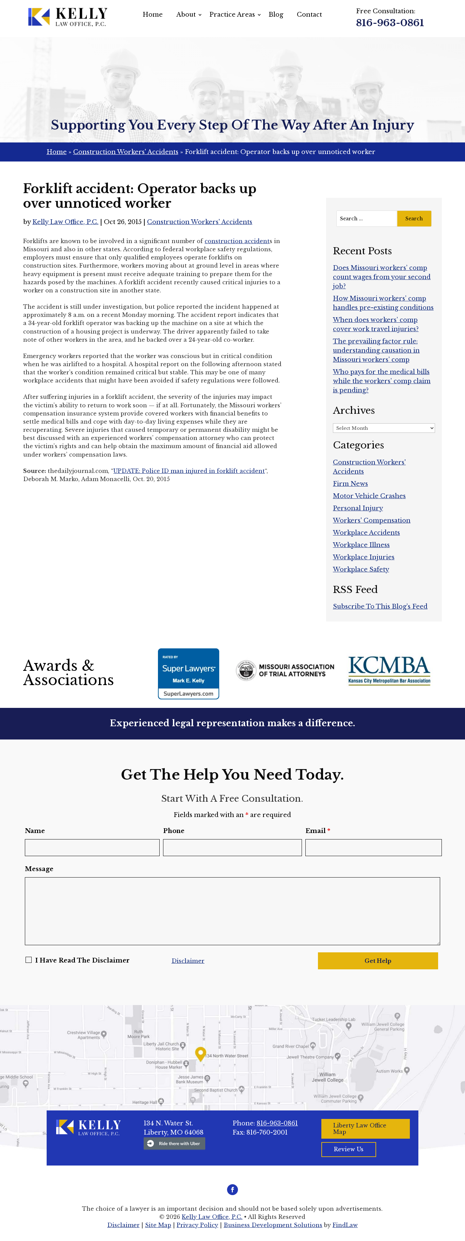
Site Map (158, 1225)
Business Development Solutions (273, 1225)
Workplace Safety (361, 569)
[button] (458, 1191)
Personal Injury (358, 508)
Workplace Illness (361, 545)
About (186, 14)
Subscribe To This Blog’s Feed (380, 606)
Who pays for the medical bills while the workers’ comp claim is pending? (382, 381)
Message (39, 869)
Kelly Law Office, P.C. (65, 222)
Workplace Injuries (364, 557)
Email (317, 831)
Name (35, 831)
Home (153, 14)
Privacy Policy (197, 1225)
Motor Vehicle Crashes (369, 496)
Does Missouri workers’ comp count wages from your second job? (382, 277)
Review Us (349, 1149)
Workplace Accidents (366, 533)
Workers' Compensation (372, 520)
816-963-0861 (390, 23)
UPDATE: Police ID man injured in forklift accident (189, 471)
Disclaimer (188, 961)
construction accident (237, 241)
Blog (276, 14)
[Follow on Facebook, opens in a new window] (232, 1189)
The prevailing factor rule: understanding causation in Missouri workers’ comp (376, 350)
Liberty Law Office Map (359, 1128)
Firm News (350, 484)
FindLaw (345, 1225)
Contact (309, 14)
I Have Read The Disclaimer (82, 960)
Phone (174, 831)
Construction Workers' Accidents (199, 222)
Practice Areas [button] (232, 14)
